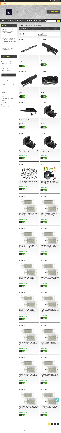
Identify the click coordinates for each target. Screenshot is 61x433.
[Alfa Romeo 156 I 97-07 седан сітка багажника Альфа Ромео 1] (28, 173)
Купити (23, 65)
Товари (9, 20)
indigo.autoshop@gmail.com (8, 98)
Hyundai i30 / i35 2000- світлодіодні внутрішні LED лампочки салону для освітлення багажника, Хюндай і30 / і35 (50, 246)
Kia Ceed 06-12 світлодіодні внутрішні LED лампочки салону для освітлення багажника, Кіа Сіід (50, 310)
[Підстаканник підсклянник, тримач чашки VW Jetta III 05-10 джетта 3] (28, 142)
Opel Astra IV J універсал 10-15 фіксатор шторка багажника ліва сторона (49, 57)
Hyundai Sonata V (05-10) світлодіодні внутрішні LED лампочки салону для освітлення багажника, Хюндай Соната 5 (27, 278)
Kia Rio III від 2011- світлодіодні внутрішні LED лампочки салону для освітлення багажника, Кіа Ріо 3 (28, 407)
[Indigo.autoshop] (8, 12)
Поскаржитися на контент (28, 431)
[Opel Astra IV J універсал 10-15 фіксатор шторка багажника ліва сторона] (50, 48)
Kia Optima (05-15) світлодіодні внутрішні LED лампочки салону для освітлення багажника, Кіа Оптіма (50, 375)
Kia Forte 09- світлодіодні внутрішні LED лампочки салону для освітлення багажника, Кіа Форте (50, 343)
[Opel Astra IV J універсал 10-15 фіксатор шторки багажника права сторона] (28, 80)
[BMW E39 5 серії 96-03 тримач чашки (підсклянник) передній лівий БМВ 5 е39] (28, 111)
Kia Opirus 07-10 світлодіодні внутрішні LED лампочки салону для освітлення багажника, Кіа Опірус (28, 375)
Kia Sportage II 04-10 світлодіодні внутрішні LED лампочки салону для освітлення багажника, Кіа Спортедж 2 (49, 407)
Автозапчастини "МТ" (28, 25)
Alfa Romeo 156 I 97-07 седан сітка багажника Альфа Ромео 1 (28, 182)
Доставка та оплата (20, 20)
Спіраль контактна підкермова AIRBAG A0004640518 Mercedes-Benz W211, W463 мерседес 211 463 (49, 182)
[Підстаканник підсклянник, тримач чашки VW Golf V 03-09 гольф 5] (50, 142)
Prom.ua (36, 430)
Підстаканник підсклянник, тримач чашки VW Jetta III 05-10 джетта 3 (28, 151)
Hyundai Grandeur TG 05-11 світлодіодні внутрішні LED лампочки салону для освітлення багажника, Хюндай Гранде (49, 214)
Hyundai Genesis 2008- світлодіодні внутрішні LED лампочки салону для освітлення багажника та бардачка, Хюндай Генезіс (28, 246)
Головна (3, 20)
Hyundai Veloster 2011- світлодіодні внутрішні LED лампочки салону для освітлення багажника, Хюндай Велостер (50, 278)
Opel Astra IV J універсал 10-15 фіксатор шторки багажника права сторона (27, 89)
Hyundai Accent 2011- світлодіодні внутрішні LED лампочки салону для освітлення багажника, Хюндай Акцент (28, 214)
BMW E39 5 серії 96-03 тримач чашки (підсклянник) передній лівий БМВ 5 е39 (27, 120)
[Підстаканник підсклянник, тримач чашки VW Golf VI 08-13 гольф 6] (50, 111)
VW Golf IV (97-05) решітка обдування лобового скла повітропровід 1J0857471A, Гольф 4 (28, 58)
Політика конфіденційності (38, 431)
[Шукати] (58, 21)
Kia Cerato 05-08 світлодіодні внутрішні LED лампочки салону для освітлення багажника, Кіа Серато (28, 343)
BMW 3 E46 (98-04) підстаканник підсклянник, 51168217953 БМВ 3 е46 (50, 89)
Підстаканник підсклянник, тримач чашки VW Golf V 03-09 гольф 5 (50, 151)
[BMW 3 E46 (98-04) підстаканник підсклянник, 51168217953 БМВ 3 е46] (50, 80)
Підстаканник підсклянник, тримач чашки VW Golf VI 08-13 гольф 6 (50, 120)
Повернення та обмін (32, 20)
